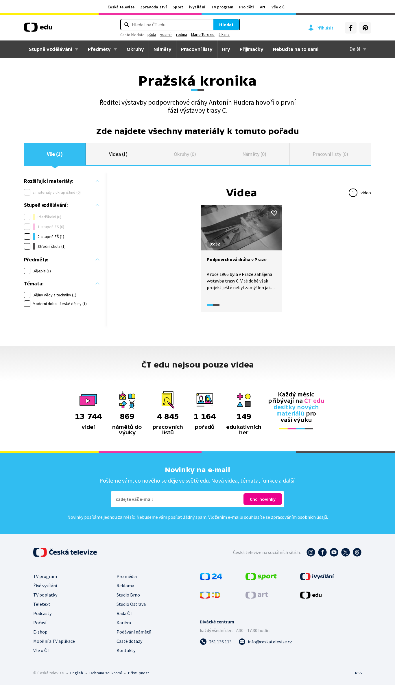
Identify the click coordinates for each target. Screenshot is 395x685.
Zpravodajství (153, 7)
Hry (226, 49)
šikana (224, 34)
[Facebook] (351, 28)
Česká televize (121, 7)
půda (151, 34)
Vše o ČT (279, 7)
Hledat (226, 24)
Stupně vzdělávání (50, 49)
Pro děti (246, 7)
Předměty (99, 49)
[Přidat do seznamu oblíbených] (274, 213)
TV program (222, 7)
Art (263, 7)
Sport (178, 7)
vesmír (166, 34)
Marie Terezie (203, 34)
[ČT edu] (38, 29)
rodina (181, 34)
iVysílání (197, 7)
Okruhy (135, 49)
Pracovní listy (197, 49)
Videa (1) (118, 154)
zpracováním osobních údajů (299, 517)
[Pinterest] (365, 28)
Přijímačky (251, 49)
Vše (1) (55, 154)
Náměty (162, 49)
